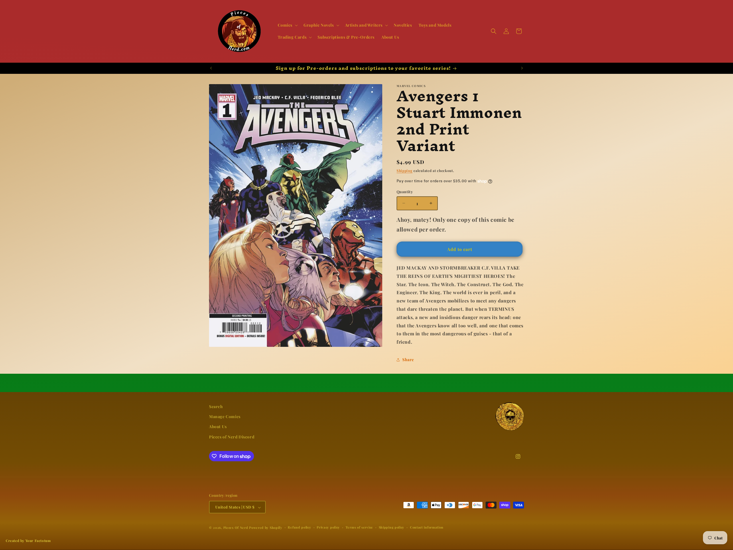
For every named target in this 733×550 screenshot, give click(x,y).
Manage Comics (225, 417)
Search (216, 406)
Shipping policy (392, 527)
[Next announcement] (522, 68)
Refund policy (299, 527)
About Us (218, 427)
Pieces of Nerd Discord (231, 437)
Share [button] (408, 359)
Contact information (427, 527)
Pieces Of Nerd (235, 528)
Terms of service (359, 527)
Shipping (405, 170)
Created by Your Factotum (28, 540)
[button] (287, 25)
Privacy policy (328, 527)
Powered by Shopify (265, 528)
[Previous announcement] (211, 68)
